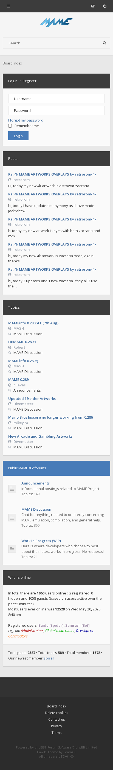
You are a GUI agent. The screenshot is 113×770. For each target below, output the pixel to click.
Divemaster (23, 403)
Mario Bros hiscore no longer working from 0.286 (50, 417)
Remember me (27, 125)
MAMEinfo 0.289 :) (23, 360)
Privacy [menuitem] (56, 726)
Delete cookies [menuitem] (56, 712)
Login (13, 81)
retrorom (21, 179)
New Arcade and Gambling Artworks (40, 436)
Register (29, 81)
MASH (18, 328)
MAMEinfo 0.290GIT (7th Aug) (33, 323)
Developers (84, 630)
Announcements (35, 483)
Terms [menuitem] (56, 732)
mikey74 (20, 422)
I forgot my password (25, 120)
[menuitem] (104, 6)
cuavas (19, 385)
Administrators (32, 630)
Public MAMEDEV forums (27, 468)
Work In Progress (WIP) (41, 540)
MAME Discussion (36, 509)
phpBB (39, 747)
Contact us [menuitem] (56, 719)
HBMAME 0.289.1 (22, 341)
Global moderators (59, 630)
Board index (56, 706)
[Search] (104, 43)
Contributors (18, 636)
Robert (19, 347)
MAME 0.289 (18, 379)
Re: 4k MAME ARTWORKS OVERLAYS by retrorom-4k (52, 174)
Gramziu (69, 752)
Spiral (48, 658)
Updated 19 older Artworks (32, 398)
